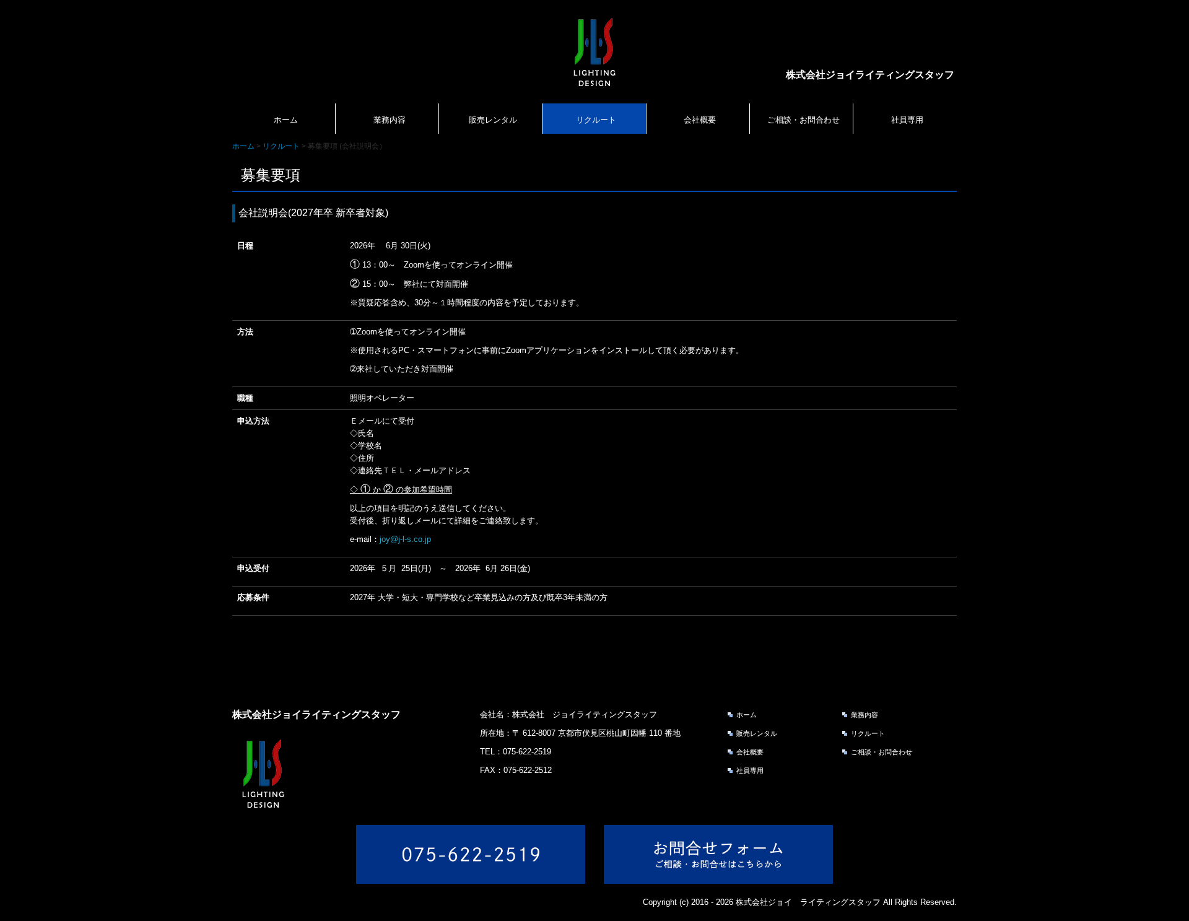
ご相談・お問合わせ (803, 119)
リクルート (596, 119)
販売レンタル (493, 119)
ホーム (286, 119)
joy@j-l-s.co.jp (405, 539)
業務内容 (389, 119)
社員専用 (907, 119)
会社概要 (700, 119)
